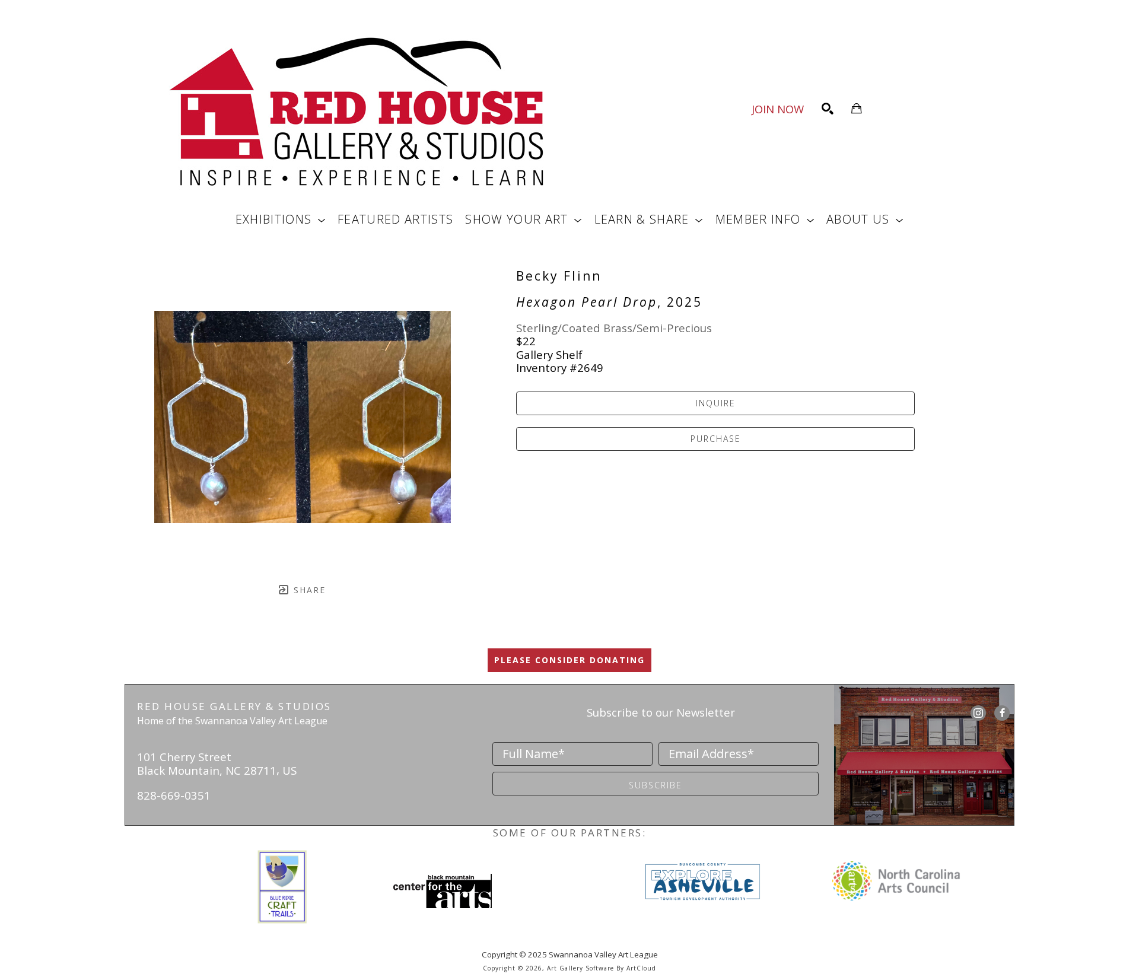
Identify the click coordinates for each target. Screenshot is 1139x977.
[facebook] (1002, 713)
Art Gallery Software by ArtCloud (601, 968)
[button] (281, 219)
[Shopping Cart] (856, 108)
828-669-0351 (174, 795)
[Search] (827, 108)
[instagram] (978, 713)
